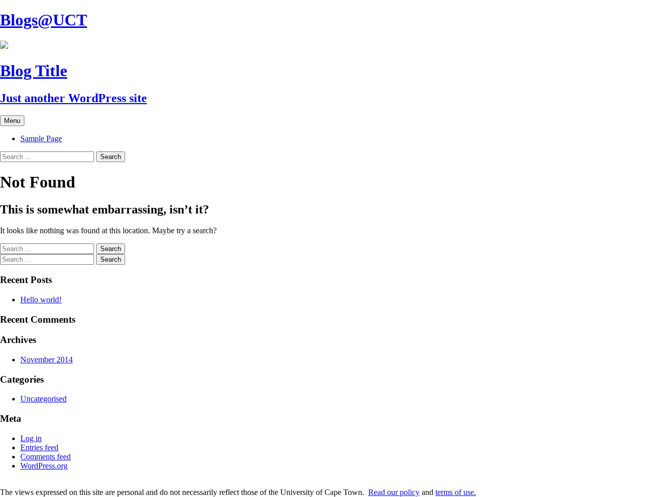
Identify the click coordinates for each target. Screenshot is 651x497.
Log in (31, 438)
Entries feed (39, 447)
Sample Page (41, 138)
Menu (12, 121)
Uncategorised (43, 398)
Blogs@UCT (43, 20)
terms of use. (455, 492)
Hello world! (41, 299)
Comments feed (45, 456)
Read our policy (394, 492)
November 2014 (46, 359)
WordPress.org (44, 465)
